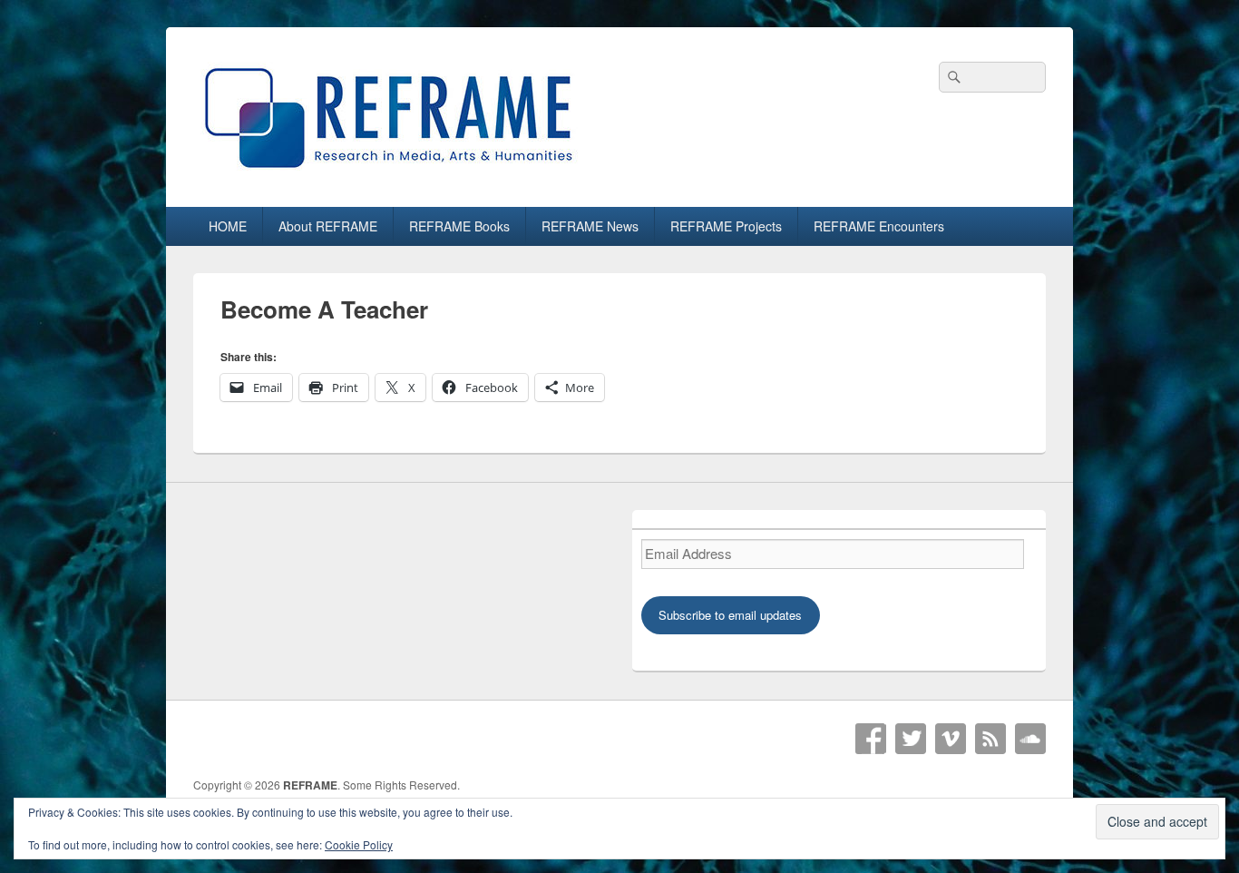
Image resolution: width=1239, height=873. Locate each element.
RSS (990, 738)
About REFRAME (327, 226)
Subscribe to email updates (730, 614)
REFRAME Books (459, 226)
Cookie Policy (359, 844)
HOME (228, 226)
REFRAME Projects (726, 226)
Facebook (870, 738)
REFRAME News (590, 226)
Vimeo (950, 738)
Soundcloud (1030, 738)
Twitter (910, 738)
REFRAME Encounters (879, 226)
